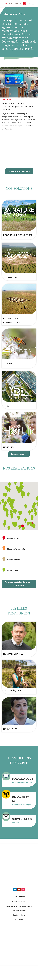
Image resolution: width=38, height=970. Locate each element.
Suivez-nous (22, 819)
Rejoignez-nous (20, 799)
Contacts (19, 920)
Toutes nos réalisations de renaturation (17, 583)
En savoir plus (17, 454)
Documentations (19, 901)
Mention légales (19, 910)
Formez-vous (22, 779)
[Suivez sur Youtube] (19, 889)
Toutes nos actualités (17, 171)
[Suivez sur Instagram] (23, 889)
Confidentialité (19, 915)
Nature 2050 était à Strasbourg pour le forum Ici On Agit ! (19, 115)
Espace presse (19, 897)
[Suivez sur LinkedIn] (15, 889)
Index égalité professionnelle (19, 906)
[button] (36, 107)
